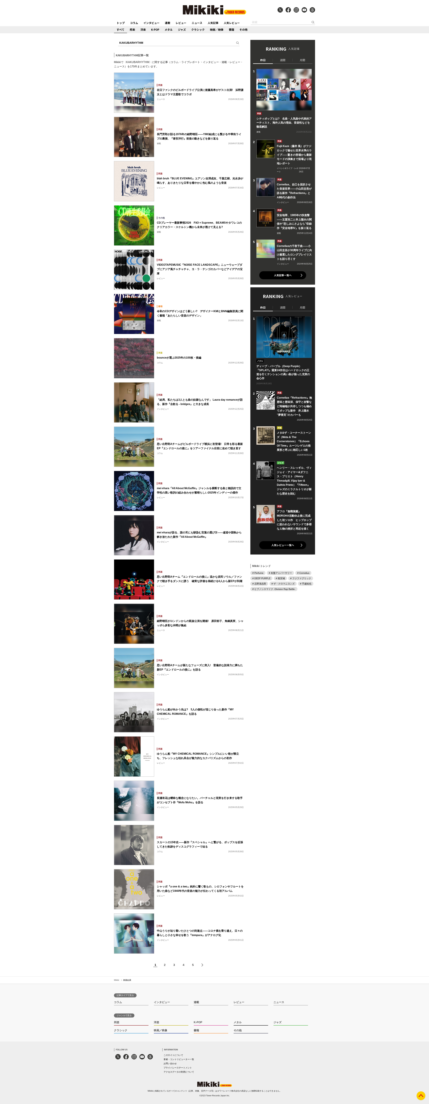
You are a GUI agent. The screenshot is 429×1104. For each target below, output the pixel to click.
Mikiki (116, 980)
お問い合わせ (170, 1063)
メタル (169, 29)
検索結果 (127, 980)
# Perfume (257, 572)
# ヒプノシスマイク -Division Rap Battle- (273, 589)
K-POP (155, 29)
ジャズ (182, 29)
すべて (120, 29)
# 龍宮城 (280, 578)
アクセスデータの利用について (179, 1072)
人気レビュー (232, 23)
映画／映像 (216, 29)
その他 (243, 29)
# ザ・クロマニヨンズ (283, 583)
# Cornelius (303, 572)
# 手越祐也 (305, 583)
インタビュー (151, 23)
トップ (121, 23)
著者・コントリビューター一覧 (179, 1059)
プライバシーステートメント (178, 1068)
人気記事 (213, 23)
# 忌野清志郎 (259, 583)
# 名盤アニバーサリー (280, 572)
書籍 (231, 29)
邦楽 (132, 29)
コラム (134, 23)
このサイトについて (173, 1055)
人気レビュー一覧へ (282, 545)
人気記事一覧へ (283, 275)
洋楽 (143, 29)
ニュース (197, 23)
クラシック (198, 29)
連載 (167, 23)
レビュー (181, 23)
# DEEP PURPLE (261, 578)
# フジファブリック (300, 578)
